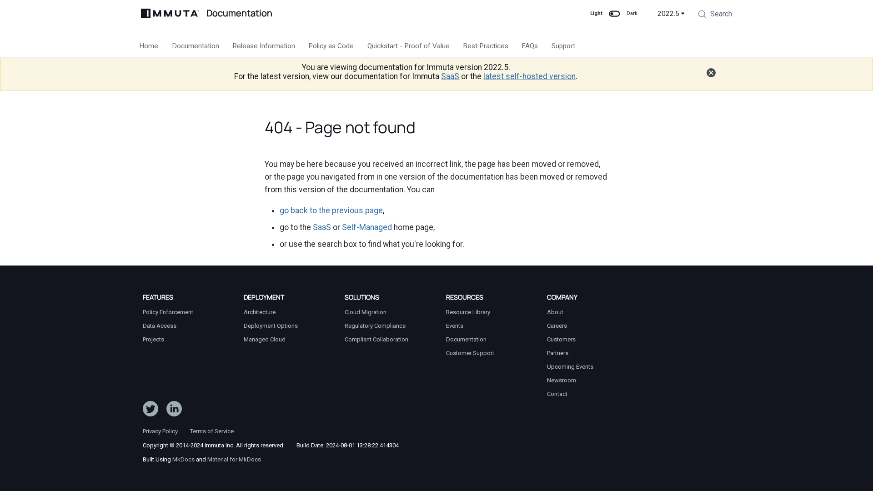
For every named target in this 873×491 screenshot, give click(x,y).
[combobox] (715, 15)
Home (149, 46)
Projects (153, 339)
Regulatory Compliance (375, 325)
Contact (557, 394)
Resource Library (468, 312)
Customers (561, 339)
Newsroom (561, 380)
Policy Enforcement (168, 312)
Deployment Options (271, 325)
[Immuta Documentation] (170, 13)
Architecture (260, 312)
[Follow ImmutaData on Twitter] (150, 410)
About (555, 312)
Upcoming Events (570, 366)
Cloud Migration (365, 312)
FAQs (530, 46)
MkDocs (183, 459)
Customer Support (470, 353)
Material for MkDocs (234, 459)
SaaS (450, 76)
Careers (557, 325)
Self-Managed (367, 227)
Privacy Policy (160, 431)
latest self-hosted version (529, 76)
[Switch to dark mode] (614, 14)
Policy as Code (331, 46)
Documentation (195, 46)
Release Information (263, 46)
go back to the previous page (331, 210)
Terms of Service (212, 431)
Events (454, 325)
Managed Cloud (265, 339)
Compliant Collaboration (376, 339)
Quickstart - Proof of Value (408, 46)
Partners (557, 353)
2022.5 (668, 14)
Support (563, 46)
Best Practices (485, 46)
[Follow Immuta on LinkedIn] (174, 410)
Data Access (159, 325)
